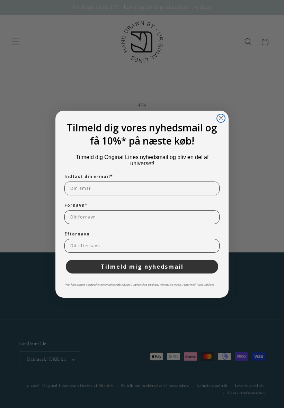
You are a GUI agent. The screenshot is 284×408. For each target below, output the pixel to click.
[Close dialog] (221, 118)
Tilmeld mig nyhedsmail (142, 266)
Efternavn (77, 234)
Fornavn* (76, 205)
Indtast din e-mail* (88, 176)
